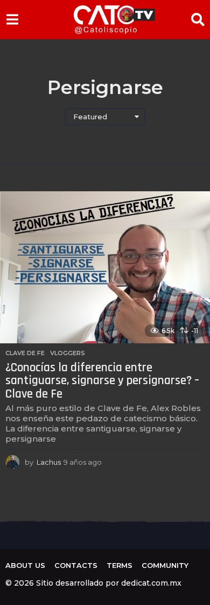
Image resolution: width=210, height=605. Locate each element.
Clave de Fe (25, 353)
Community (165, 565)
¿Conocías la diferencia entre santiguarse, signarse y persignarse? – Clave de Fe (102, 381)
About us (25, 565)
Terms (119, 565)
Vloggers (67, 353)
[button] (12, 19)
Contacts (75, 565)
